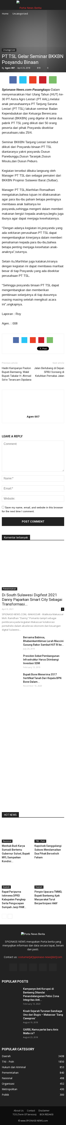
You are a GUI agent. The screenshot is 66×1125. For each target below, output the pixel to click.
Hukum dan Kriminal (14, 1067)
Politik (5, 1094)
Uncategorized (9, 50)
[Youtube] (52, 967)
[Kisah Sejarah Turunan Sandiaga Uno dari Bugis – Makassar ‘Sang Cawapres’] (11, 1015)
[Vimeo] (33, 967)
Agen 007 (9, 67)
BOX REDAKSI (46, 1114)
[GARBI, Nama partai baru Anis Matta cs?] (11, 1034)
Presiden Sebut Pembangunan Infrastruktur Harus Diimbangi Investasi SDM (41, 659)
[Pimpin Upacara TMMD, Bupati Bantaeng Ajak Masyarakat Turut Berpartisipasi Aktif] (49, 878)
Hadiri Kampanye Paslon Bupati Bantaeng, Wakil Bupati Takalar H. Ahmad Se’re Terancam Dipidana (16, 373)
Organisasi (8, 1083)
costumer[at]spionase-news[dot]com (40, 957)
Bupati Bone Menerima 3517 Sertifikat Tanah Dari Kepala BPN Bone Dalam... (42, 678)
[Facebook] (13, 967)
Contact (31, 1110)
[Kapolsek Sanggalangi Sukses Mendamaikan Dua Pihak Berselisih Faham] (49, 832)
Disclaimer (44, 1110)
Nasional (7, 841)
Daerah (6, 887)
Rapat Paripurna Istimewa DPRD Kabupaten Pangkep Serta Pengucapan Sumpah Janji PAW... (14, 899)
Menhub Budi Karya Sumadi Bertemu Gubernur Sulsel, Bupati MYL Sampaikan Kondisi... (16, 853)
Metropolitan (9, 1089)
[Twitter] (23, 967)
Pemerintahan (9, 588)
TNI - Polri (40, 841)
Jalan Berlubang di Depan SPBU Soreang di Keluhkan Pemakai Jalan (49, 372)
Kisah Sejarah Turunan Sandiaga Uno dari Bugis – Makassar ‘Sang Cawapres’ (43, 1015)
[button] (61, 5)
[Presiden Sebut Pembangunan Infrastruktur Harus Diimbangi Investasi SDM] (11, 660)
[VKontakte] (43, 967)
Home (5, 13)
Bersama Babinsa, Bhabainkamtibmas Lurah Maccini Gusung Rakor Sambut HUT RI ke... (43, 641)
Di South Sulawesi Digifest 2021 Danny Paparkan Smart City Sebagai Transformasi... (32, 599)
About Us (18, 1110)
